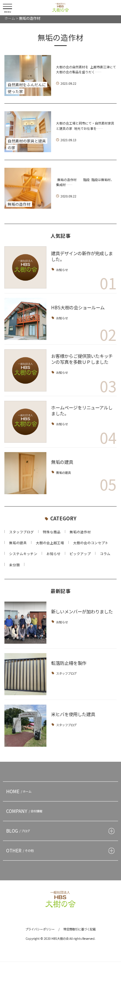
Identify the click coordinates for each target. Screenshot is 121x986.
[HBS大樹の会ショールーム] (25, 319)
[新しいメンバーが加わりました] (25, 623)
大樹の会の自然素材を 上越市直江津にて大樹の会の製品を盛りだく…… (86, 69)
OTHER (19, 850)
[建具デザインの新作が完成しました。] (25, 267)
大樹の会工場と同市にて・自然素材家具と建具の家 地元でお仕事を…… (85, 126)
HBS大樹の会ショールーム (78, 307)
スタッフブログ (21, 531)
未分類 (14, 564)
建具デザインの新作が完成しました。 (82, 256)
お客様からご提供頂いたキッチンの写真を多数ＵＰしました (82, 359)
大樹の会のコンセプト (90, 542)
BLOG (18, 830)
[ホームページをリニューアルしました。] (25, 422)
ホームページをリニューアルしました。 (81, 410)
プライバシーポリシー (40, 929)
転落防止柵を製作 (68, 663)
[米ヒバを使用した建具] (25, 726)
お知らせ (62, 269)
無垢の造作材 (80, 531)
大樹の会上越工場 (50, 542)
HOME (18, 791)
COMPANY (24, 811)
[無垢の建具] (25, 473)
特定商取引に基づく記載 (79, 929)
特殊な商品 (51, 531)
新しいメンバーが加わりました (82, 611)
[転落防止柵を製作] (25, 674)
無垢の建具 (62, 462)
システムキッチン (23, 553)
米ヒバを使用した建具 (73, 714)
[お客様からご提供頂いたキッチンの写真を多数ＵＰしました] (25, 370)
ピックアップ (80, 553)
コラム (105, 553)
